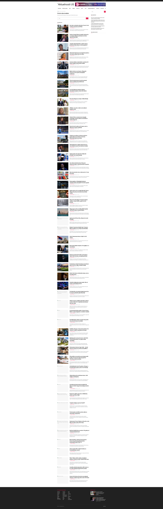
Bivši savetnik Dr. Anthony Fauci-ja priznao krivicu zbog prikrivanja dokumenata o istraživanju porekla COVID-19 (78, 441)
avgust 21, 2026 (78, 304)
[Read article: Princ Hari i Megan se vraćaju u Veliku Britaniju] (62, 102)
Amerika (58, 491)
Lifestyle (77, 8)
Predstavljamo (64, 8)
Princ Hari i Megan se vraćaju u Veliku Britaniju (79, 98)
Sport (82, 8)
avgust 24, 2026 (77, 38)
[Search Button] (105, 8)
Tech (85, 8)
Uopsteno (69, 496)
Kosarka (64, 491)
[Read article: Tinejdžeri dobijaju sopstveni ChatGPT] (62, 406)
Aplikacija (102, 8)
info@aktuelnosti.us (59, 0)
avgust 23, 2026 (77, 64)
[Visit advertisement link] (90, 4)
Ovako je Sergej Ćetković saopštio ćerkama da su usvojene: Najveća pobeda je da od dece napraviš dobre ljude (79, 36)
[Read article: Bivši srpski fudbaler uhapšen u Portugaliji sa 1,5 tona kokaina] (62, 249)
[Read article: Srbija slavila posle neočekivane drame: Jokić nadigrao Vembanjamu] (62, 379)
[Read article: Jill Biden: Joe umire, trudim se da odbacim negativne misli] (62, 111)
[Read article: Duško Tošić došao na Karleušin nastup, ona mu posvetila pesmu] (62, 276)
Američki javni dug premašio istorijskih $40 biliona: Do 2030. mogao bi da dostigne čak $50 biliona (79, 386)
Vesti (70, 8)
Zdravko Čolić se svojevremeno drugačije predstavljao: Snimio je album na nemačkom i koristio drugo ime (79, 118)
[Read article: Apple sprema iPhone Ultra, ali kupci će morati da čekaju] (62, 221)
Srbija (63, 498)
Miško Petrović (72, 38)
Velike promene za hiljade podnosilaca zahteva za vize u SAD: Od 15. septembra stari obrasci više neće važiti (79, 302)
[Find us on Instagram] (104, 0)
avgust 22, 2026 (77, 194)
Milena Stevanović (72, 304)
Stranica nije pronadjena (63, 11)
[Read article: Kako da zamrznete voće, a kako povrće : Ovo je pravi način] (62, 175)
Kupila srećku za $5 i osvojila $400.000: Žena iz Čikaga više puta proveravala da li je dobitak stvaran (79, 192)
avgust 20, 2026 (78, 443)
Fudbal (58, 496)
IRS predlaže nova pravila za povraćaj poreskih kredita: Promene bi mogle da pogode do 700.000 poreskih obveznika (79, 358)
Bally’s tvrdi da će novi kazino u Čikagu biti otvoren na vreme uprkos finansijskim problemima (78, 72)
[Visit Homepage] (65, 4)
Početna (58, 11)
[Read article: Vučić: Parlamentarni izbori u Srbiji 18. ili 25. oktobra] (62, 240)
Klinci (58, 497)
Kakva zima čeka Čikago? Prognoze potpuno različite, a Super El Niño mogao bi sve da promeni (79, 201)
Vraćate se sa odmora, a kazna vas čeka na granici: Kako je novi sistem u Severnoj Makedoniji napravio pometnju (78, 137)
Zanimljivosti (70, 499)
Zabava (73, 8)
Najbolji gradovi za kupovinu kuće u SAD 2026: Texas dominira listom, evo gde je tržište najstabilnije (79, 339)
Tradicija (97, 8)
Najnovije (59, 8)
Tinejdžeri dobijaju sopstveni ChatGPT (77, 402)
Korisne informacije (91, 8)
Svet (63, 499)
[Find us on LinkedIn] (105, 0)
